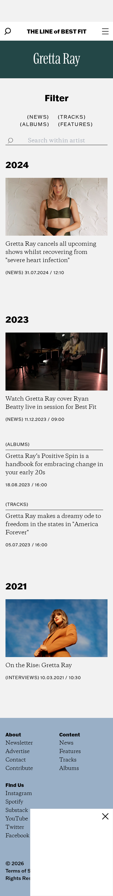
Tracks (17, 504)
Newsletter (19, 743)
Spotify (14, 802)
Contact (15, 760)
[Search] (7, 31)
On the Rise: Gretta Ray (38, 665)
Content (69, 734)
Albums (17, 444)
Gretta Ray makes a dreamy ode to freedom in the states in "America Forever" (53, 524)
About (13, 734)
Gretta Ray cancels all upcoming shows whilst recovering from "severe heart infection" (50, 252)
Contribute (19, 768)
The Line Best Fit (56, 31)
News (14, 272)
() (38, 117)
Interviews (22, 677)
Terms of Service (25, 870)
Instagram (18, 793)
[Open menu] (105, 31)
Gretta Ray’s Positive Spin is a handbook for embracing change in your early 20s (54, 464)
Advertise (17, 751)
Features (70, 751)
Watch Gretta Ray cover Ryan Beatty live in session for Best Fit (51, 403)
